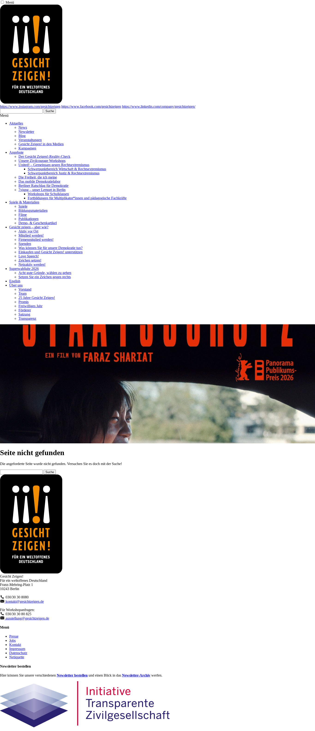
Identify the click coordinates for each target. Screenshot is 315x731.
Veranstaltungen (30, 140)
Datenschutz (18, 653)
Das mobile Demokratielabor (39, 181)
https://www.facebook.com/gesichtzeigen (91, 106)
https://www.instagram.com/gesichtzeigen (30, 106)
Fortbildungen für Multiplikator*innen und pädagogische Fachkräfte (77, 198)
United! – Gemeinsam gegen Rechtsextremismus (53, 165)
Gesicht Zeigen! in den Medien (41, 144)
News (22, 127)
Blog (22, 136)
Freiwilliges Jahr (30, 306)
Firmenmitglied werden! (35, 240)
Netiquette (16, 657)
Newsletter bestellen (72, 675)
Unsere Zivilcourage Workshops (41, 161)
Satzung (24, 314)
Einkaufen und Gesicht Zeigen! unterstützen (50, 252)
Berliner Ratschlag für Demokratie (43, 186)
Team (22, 293)
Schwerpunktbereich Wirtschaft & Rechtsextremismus (67, 169)
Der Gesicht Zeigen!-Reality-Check (44, 156)
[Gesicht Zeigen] (31, 102)
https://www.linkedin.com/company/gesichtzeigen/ (158, 106)
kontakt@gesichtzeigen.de (24, 601)
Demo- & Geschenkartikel (37, 223)
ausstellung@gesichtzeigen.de (27, 618)
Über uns (16, 285)
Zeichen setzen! (29, 260)
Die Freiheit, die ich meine (37, 177)
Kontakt (15, 645)
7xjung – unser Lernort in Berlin (41, 190)
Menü (10, 2)
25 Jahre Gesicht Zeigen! (36, 298)
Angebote (16, 152)
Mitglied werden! (31, 235)
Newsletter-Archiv (136, 675)
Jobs (12, 640)
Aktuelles (16, 123)
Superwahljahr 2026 (24, 269)
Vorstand (24, 289)
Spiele (22, 206)
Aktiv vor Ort (28, 231)
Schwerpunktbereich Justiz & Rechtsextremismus (63, 173)
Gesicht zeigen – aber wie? (28, 227)
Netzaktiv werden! (31, 264)
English (14, 281)
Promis (23, 302)
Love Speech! (28, 256)
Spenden (24, 244)
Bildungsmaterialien (33, 210)
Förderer (24, 310)
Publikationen (28, 219)
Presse (13, 636)
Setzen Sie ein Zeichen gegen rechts (44, 277)
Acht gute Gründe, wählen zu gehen (44, 273)
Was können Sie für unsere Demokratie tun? (50, 248)
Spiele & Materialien (24, 202)
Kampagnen (27, 148)
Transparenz (27, 318)
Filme (22, 215)
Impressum (17, 649)
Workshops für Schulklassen (48, 194)
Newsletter (26, 132)
